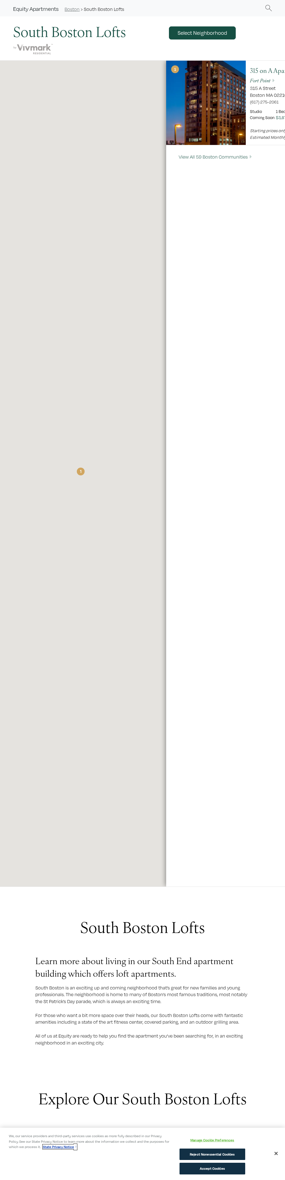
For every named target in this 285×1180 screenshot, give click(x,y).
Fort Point (260, 80)
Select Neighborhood (202, 33)
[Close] (276, 1153)
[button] (268, 7)
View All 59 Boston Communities (213, 157)
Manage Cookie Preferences (212, 1140)
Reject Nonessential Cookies (212, 1154)
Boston (72, 9)
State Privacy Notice (58, 1147)
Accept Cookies (212, 1168)
